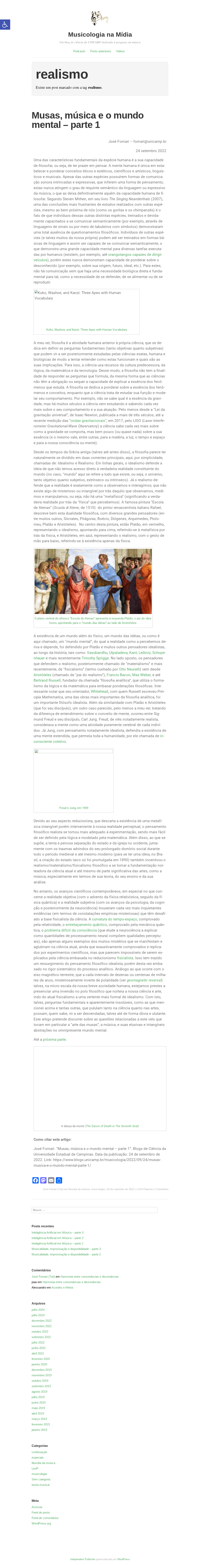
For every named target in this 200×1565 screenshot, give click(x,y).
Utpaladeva (118, 652)
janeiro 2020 (39, 1364)
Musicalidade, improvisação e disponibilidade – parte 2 (66, 1254)
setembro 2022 (41, 1337)
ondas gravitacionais (88, 420)
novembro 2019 (42, 1375)
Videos (120, 51)
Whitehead (99, 691)
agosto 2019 (39, 1391)
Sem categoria (41, 1479)
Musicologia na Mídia (100, 34)
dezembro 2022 (42, 1320)
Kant (133, 652)
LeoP (35, 1468)
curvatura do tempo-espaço (114, 919)
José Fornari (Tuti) (53, 1189)
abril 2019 (38, 1413)
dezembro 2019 (42, 1369)
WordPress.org (41, 1523)
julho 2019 (38, 1397)
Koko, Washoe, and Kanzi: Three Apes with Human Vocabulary (86, 329)
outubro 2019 (40, 1380)
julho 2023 (38, 1315)
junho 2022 (39, 1348)
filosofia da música (79, 1189)
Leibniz (145, 652)
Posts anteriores (100, 51)
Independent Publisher (82, 1559)
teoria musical (40, 1484)
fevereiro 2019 (41, 1424)
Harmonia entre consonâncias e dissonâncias (90, 1276)
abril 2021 (38, 1353)
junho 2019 (39, 1402)
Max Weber (141, 675)
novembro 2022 (42, 1326)
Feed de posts (41, 1512)
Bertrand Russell (47, 680)
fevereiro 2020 (41, 1358)
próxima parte (54, 1039)
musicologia (98, 1189)
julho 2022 (38, 1342)
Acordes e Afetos (62, 1287)
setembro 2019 (41, 1386)
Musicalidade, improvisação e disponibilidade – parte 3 (66, 1249)
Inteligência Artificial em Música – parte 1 (57, 1243)
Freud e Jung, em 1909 (73, 808)
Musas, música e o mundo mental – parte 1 (88, 120)
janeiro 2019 (39, 1429)
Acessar (37, 1507)
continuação (39, 1452)
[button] (5, 24)
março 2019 (39, 1419)
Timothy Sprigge (95, 658)
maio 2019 (38, 1408)
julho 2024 (38, 1309)
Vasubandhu (97, 652)
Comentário (161, 1189)
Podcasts (79, 51)
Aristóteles (42, 675)
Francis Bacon (118, 675)
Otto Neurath (129, 669)
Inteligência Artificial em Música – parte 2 (57, 1238)
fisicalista (125, 958)
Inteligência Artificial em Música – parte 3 (57, 1232)
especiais (38, 1457)
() (111, 1126)
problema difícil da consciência (71, 930)
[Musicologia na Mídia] (100, 27)
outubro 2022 (40, 1331)
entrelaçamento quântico (86, 924)
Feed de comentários (45, 1518)
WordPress (123, 1559)
